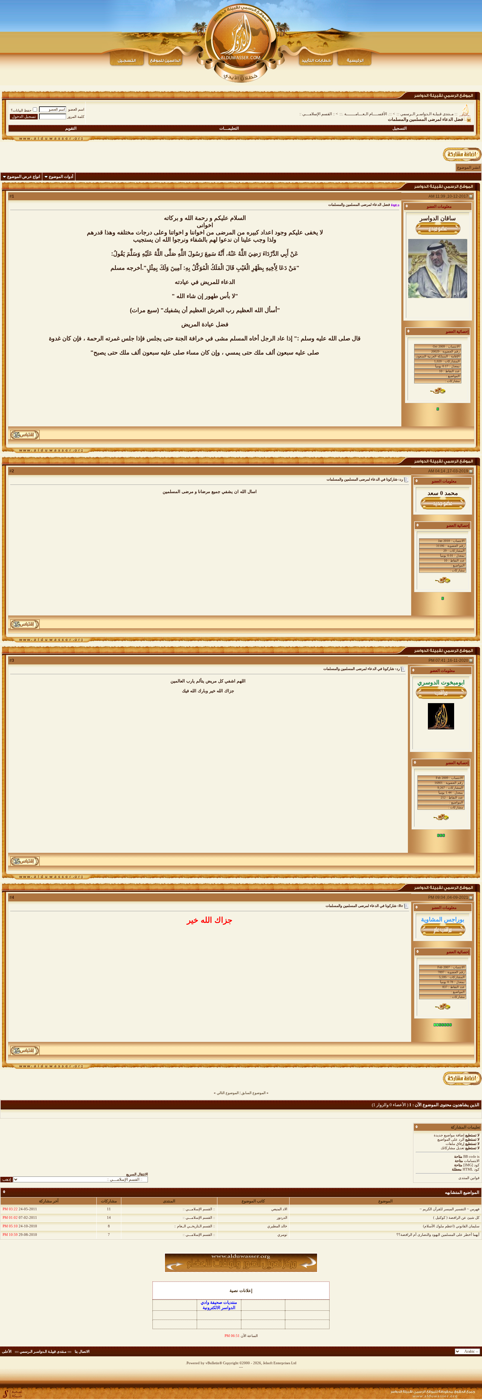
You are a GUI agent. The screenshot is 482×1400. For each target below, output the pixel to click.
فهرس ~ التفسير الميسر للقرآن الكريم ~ (449, 1209)
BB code (469, 1156)
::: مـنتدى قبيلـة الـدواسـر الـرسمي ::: (426, 114)
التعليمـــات (229, 128)
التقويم (70, 128)
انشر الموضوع (468, 167)
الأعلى (6, 1351)
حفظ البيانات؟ (21, 110)
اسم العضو (76, 109)
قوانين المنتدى (468, 1178)
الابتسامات (471, 1161)
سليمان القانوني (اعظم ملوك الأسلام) (451, 1226)
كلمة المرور (75, 116)
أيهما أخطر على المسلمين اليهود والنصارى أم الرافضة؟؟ (437, 1235)
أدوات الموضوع (61, 176)
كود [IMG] (471, 1165)
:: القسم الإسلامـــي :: (317, 114)
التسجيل (399, 128)
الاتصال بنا (82, 1351)
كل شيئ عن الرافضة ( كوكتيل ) (456, 1217)
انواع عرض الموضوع (23, 176)
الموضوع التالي (228, 1093)
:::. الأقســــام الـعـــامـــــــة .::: (365, 114)
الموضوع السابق (253, 1093)
